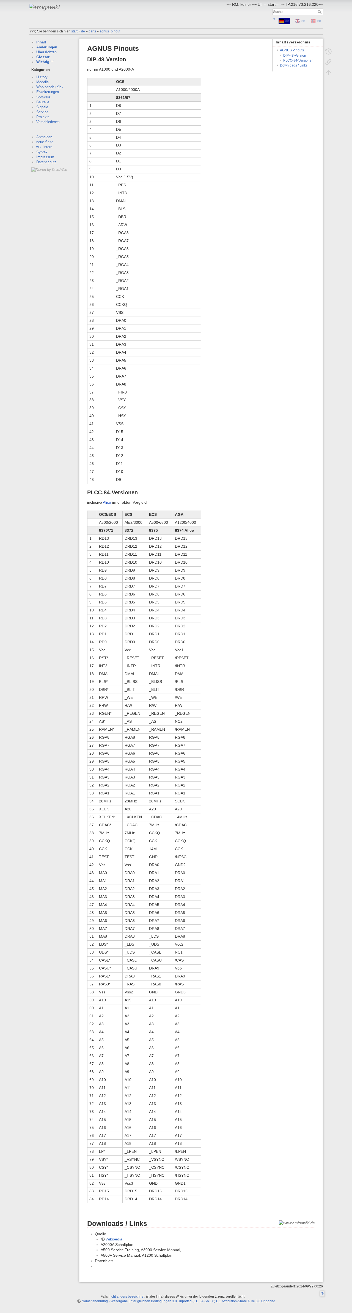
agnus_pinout (110, 31)
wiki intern (44, 147)
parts (92, 31)
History (42, 77)
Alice (107, 502)
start (74, 31)
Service (42, 112)
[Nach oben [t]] (328, 72)
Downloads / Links (293, 65)
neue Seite (44, 142)
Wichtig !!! (45, 62)
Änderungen (46, 47)
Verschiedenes (48, 122)
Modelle (42, 82)
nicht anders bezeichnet (126, 1296)
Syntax (42, 152)
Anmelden (44, 137)
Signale (42, 107)
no (319, 21)
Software (43, 97)
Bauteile (42, 102)
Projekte (43, 117)
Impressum (45, 157)
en (303, 21)
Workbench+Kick (50, 87)
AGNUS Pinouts (292, 50)
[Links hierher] (328, 62)
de (83, 31)
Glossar (43, 57)
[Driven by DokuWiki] (49, 169)
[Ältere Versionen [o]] (328, 51)
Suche (320, 12)
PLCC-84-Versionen (298, 60)
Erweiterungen (47, 92)
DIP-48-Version (294, 55)
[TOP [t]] (322, 1294)
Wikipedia (114, 1239)
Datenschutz (46, 162)
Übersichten (46, 52)
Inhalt (41, 42)
